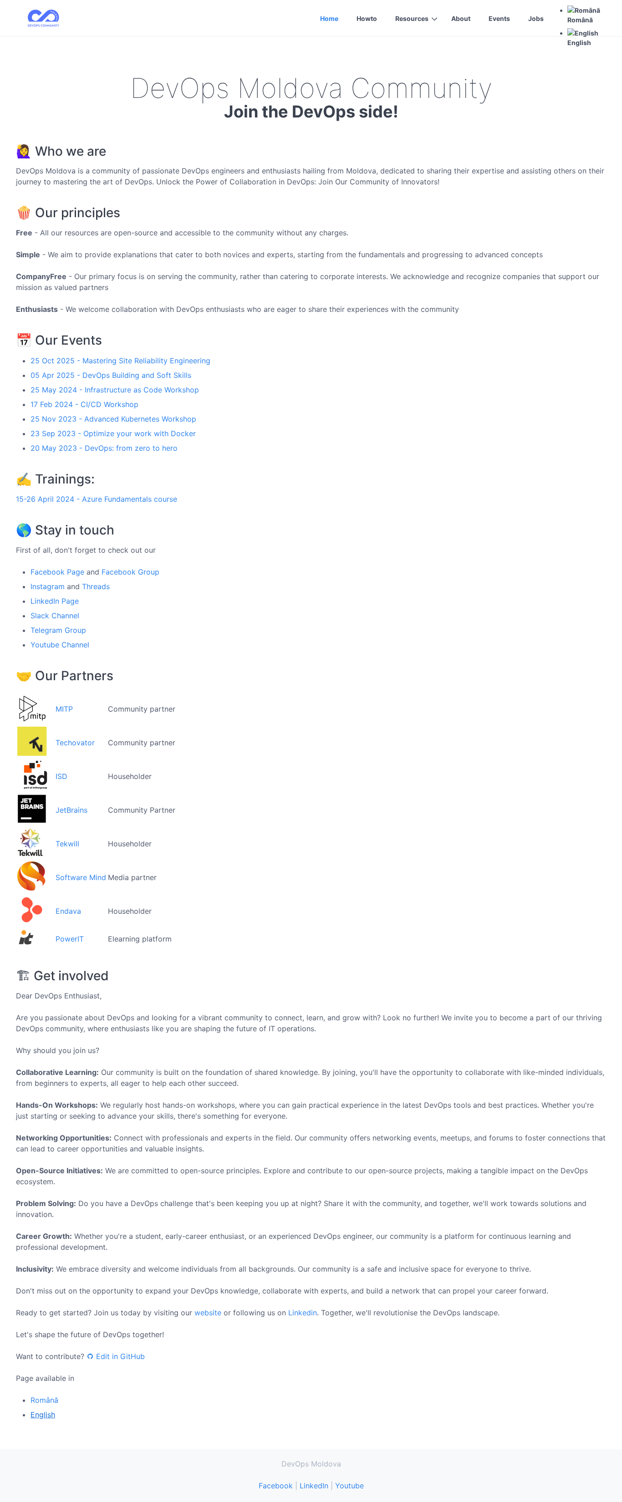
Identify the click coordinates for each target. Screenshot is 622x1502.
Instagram (48, 586)
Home (329, 18)
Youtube (349, 1485)
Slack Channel (55, 615)
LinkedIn (314, 1485)
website (207, 1312)
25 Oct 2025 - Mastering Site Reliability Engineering (120, 360)
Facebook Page (57, 571)
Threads (96, 586)
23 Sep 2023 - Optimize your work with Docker (113, 433)
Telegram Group (58, 630)
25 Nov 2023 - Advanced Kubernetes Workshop (113, 418)
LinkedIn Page (55, 601)
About (460, 18)
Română (44, 1400)
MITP (64, 708)
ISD (61, 776)
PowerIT (70, 938)
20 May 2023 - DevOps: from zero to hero (104, 448)
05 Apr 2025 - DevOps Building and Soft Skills (111, 375)
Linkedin (302, 1312)
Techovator (75, 742)
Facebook (276, 1485)
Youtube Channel (60, 644)
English (43, 1414)
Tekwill (67, 843)
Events (499, 18)
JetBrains (71, 810)
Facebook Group (130, 571)
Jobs (536, 18)
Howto (367, 18)
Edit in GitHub (120, 1356)
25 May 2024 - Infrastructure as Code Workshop (115, 389)
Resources (411, 18)
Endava (68, 911)
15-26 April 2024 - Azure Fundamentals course (96, 499)
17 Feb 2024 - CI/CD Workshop (84, 404)
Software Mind (81, 877)
